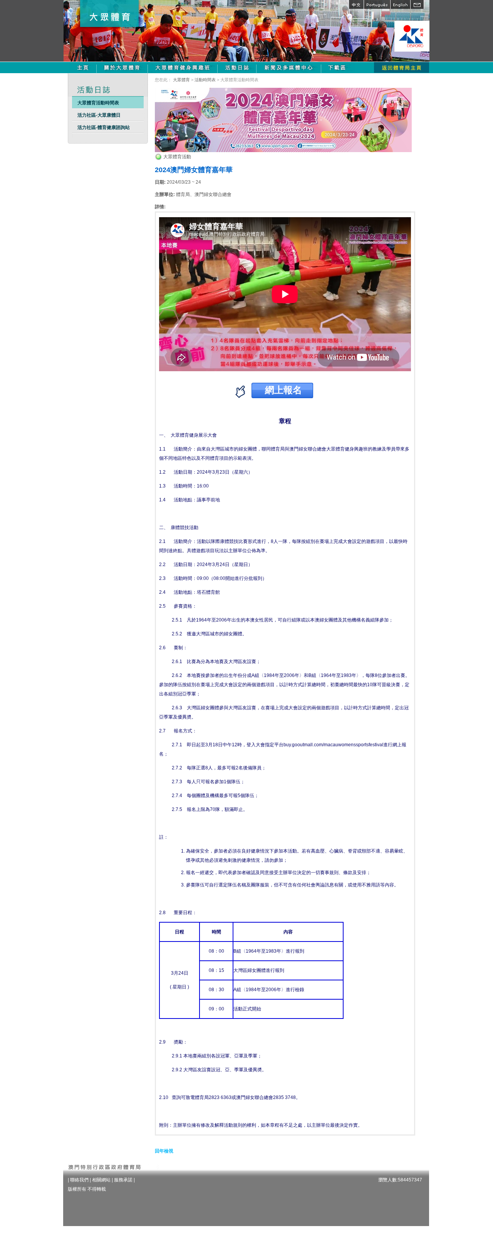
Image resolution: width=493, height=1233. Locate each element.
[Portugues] (377, 4)
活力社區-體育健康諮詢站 (103, 127)
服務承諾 (123, 1180)
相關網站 (101, 1180)
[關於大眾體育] (122, 67)
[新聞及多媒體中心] (289, 67)
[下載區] (338, 67)
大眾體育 (181, 79)
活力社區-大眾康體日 (99, 115)
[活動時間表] (237, 67)
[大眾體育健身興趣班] (183, 67)
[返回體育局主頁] (401, 67)
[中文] (356, 4)
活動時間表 (205, 79)
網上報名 (283, 390)
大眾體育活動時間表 (98, 103)
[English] (400, 4)
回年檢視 (164, 1151)
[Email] (417, 4)
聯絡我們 (79, 1180)
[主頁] (83, 67)
